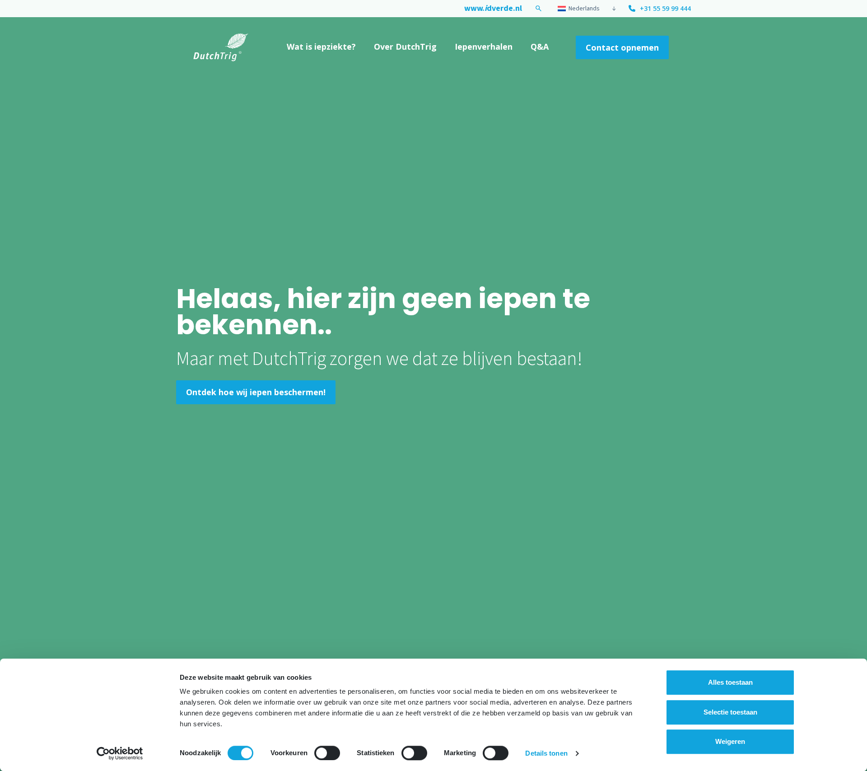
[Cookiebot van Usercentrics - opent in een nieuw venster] (119, 753)
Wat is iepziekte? (321, 46)
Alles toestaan (730, 682)
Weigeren (730, 741)
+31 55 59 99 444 (665, 8)
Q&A (540, 46)
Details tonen (546, 753)
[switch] (327, 753)
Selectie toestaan (730, 712)
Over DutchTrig (405, 46)
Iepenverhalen (484, 46)
